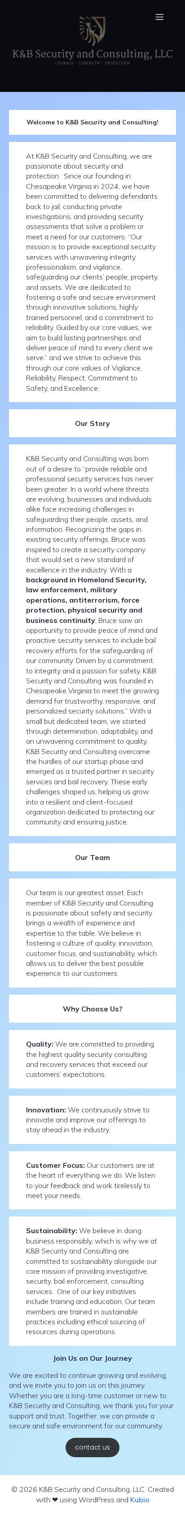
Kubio (140, 1499)
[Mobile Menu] (159, 16)
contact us (92, 1447)
